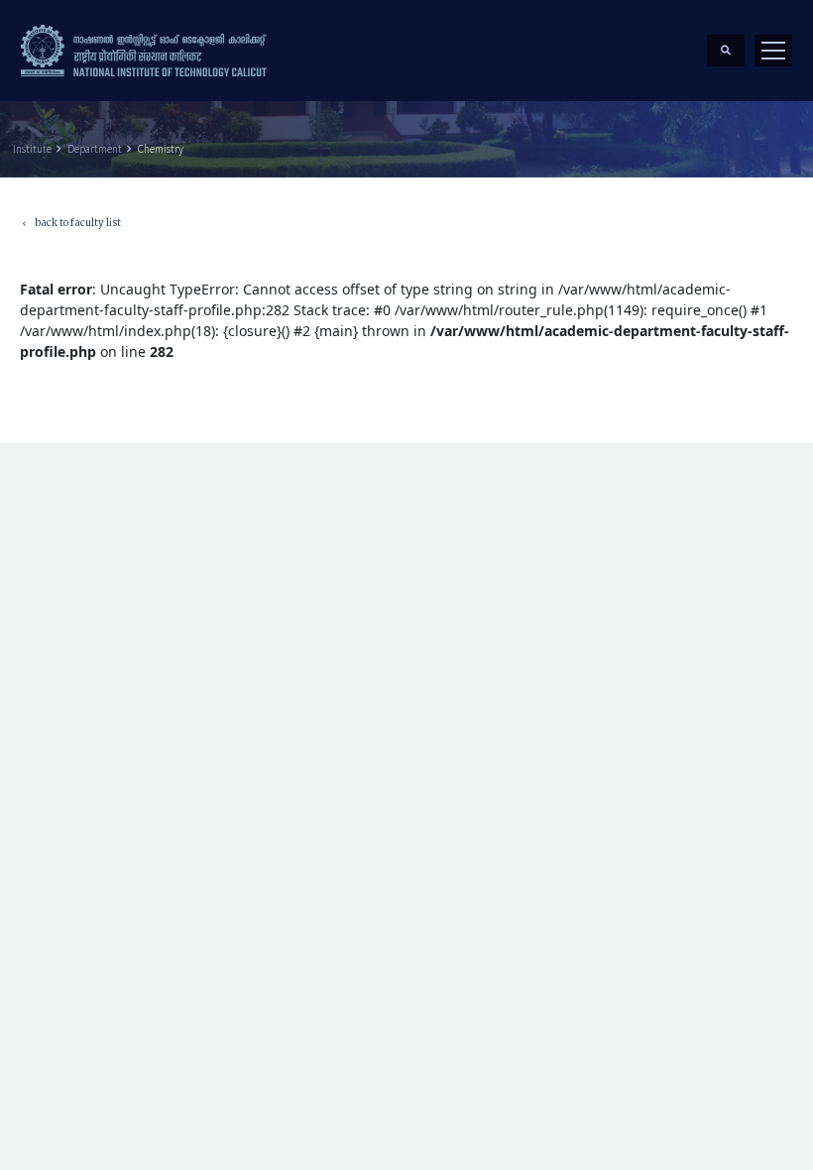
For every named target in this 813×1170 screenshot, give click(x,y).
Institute (32, 149)
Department (94, 149)
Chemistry (160, 149)
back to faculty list (70, 224)
